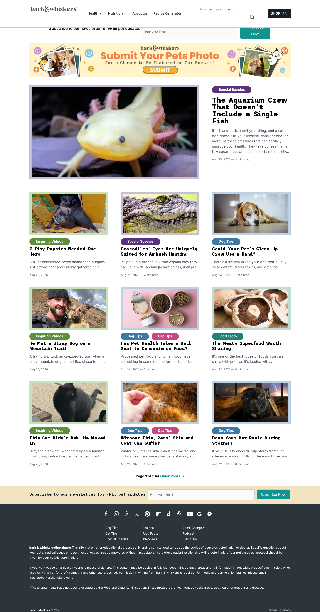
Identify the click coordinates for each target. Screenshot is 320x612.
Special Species (232, 89)
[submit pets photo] (160, 60)
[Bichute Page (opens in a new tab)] (201, 514)
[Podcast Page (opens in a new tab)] (181, 513)
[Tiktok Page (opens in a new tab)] (171, 513)
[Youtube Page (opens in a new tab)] (191, 514)
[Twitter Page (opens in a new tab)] (139, 513)
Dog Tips (226, 241)
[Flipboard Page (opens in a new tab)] (160, 513)
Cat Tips (165, 336)
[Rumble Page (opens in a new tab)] (212, 513)
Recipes (148, 528)
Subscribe (189, 539)
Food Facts (228, 336)
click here (104, 567)
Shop (279, 13)
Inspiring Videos (49, 241)
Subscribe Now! (255, 31)
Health (93, 13)
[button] (252, 17)
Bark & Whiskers (39, 610)
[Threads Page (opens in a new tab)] (128, 513)
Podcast (188, 533)
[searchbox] (227, 9)
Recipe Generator (167, 13)
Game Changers (193, 528)
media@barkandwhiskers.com (50, 577)
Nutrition (115, 13)
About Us (139, 13)
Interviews (149, 539)
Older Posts (172, 476)
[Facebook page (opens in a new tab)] (108, 513)
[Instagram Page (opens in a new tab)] (118, 513)
